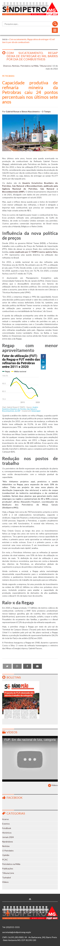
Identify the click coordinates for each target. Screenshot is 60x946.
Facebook (15, 797)
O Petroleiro (8, 850)
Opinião (5, 855)
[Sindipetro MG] (30, 8)
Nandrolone (7, 841)
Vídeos (12, 732)
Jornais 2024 (8, 837)
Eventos (6, 823)
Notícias (16, 66)
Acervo (5, 819)
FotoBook (6, 828)
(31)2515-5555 (13, 927)
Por (26, 111)
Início (4, 39)
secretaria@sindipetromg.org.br (16, 932)
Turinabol (6, 877)
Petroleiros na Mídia (29, 66)
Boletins (14, 677)
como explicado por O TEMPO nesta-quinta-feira (33, 252)
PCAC (5, 859)
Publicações (7, 868)
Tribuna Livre (45, 66)
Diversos (7, 66)
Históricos (7, 832)
